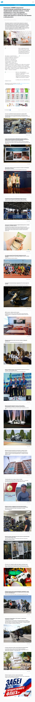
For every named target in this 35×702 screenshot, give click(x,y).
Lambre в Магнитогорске (24, 83)
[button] (4, 95)
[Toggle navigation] (33, 2)
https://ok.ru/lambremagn (17, 84)
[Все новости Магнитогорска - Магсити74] (2, 2)
